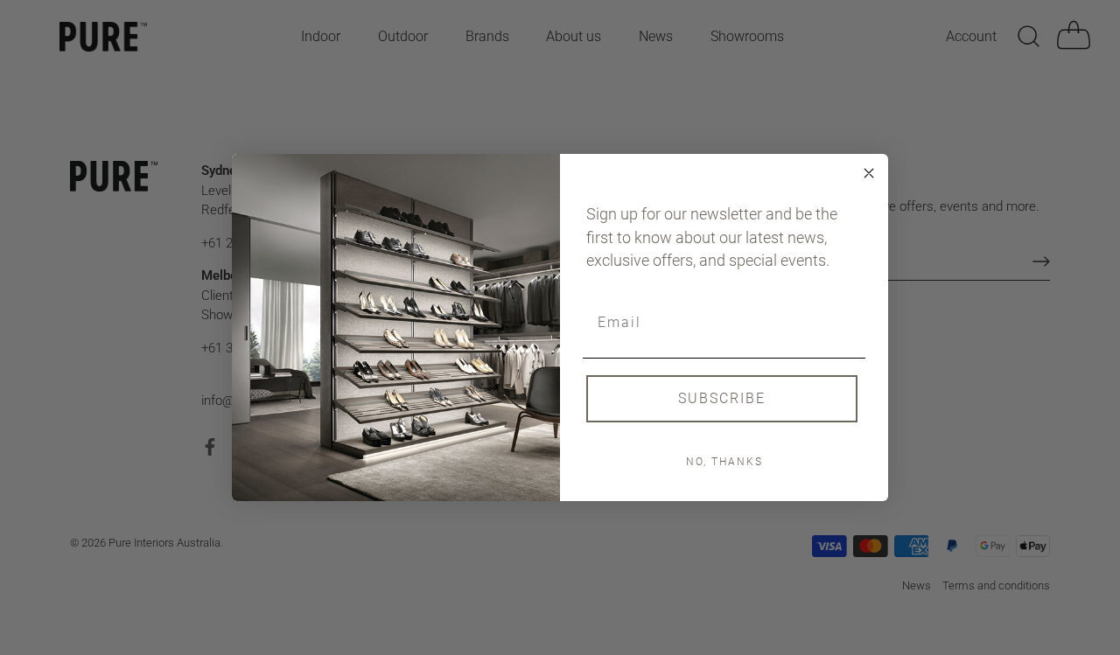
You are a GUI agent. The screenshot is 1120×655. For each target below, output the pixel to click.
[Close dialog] (868, 173)
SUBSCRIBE (722, 398)
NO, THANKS (724, 462)
